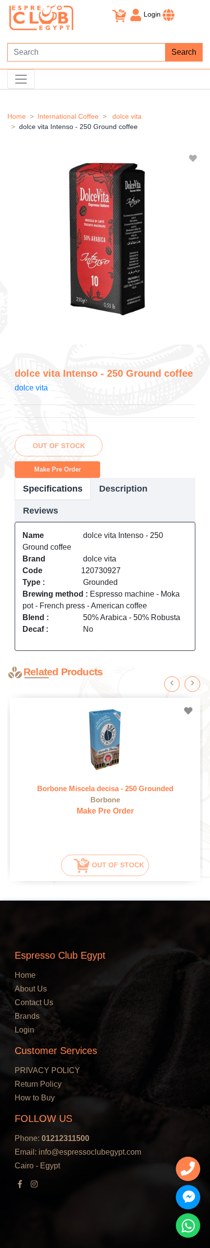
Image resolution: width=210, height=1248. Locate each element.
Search (183, 52)
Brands (27, 1016)
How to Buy (35, 1098)
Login (152, 14)
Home (16, 116)
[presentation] (172, 684)
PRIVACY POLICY (47, 1070)
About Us (31, 989)
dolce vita (127, 116)
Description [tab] (123, 489)
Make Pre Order (57, 469)
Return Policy (38, 1084)
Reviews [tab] (40, 511)
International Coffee (68, 116)
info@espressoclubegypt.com (90, 1152)
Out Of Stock (59, 446)
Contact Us (34, 1002)
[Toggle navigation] (21, 79)
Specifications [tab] (53, 489)
